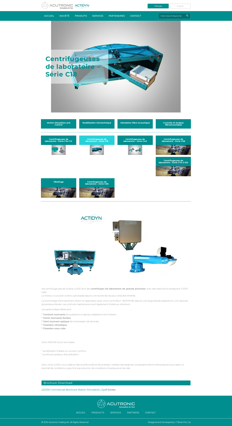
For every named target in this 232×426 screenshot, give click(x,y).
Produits (81, 16)
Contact (135, 16)
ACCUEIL (81, 412)
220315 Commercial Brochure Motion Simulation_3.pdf (74, 389)
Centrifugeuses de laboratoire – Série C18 (96, 140)
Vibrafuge (59, 182)
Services (97, 16)
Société (64, 16)
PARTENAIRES (117, 16)
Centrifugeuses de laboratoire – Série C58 (173, 140)
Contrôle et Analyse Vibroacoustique (173, 124)
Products (97, 412)
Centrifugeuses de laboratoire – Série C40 (135, 140)
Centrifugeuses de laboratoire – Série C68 (96, 183)
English (180, 6)
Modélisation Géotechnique (96, 123)
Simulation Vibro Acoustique (135, 123)
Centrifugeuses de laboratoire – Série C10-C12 (58, 140)
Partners (133, 412)
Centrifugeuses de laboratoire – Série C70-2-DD (173, 161)
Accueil (49, 16)
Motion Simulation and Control (58, 124)
